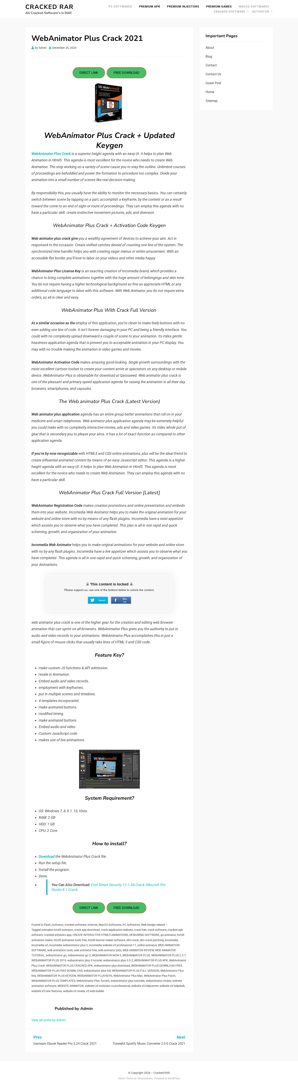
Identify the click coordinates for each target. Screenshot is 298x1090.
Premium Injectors (183, 6)
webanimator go (56, 955)
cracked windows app (57, 934)
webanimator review (158, 980)
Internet (93, 924)
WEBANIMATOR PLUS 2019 (48, 960)
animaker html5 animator (57, 929)
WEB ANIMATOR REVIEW (138, 950)
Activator (260, 11)
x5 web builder (95, 991)
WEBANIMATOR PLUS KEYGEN (56, 975)
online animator (147, 945)
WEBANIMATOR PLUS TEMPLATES (53, 980)
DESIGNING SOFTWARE (144, 934)
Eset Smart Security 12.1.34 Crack (118, 885)
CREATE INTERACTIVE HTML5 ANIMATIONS (100, 934)
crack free (140, 929)
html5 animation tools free (70, 940)
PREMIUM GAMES (219, 6)
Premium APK (149, 6)
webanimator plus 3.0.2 (118, 960)
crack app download (87, 929)
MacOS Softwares (254, 6)
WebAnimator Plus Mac (128, 975)
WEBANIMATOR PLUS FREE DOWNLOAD (56, 970)
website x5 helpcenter (144, 985)
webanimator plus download (112, 965)
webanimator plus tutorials (128, 980)
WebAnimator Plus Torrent (92, 980)
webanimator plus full (97, 970)
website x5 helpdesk (172, 985)
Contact (211, 65)
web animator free (85, 950)
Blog (209, 56)
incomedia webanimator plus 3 (68, 945)
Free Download (126, 73)
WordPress (174, 1078)
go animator (168, 934)
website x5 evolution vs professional (107, 985)
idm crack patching (152, 940)
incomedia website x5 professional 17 (112, 945)
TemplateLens (144, 1078)
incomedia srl (39, 945)
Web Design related (153, 924)
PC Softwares (120, 6)
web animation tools (60, 950)
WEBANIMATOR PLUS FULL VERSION (135, 970)
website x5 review (74, 991)
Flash (47, 924)
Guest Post (213, 83)
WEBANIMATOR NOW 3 (106, 955)
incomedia (171, 940)
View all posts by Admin (48, 1020)
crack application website (117, 929)
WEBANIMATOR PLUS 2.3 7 (168, 955)
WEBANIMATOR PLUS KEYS (94, 975)
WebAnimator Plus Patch (159, 975)
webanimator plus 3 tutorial (84, 960)
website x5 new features (46, 991)
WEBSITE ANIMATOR (70, 985)
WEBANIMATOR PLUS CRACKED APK (69, 965)
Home (210, 92)
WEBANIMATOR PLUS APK (151, 960)
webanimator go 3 (79, 955)
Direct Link (88, 73)
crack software (157, 929)
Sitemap (212, 101)
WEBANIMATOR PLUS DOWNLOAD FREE (156, 965)
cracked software (229, 11)
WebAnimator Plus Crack (51, 154)
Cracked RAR (49, 7)
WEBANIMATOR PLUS (136, 955)
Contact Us (213, 74)
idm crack (132, 940)
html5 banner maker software (106, 940)
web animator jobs (109, 950)
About (210, 48)
